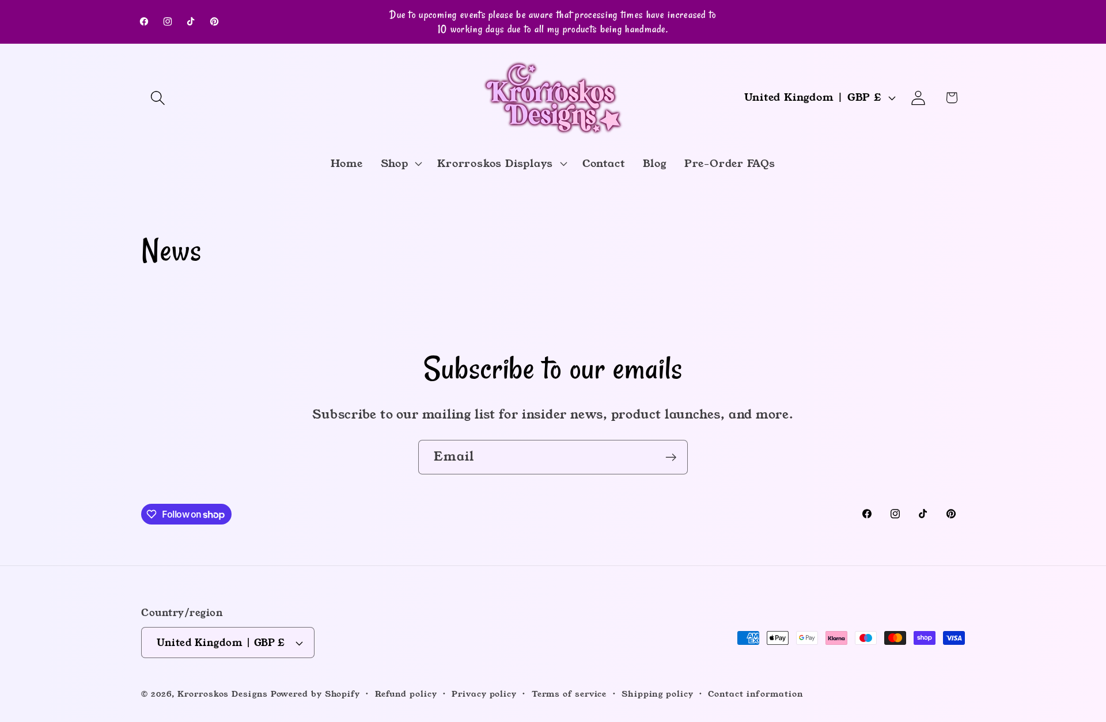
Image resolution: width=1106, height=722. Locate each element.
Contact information (755, 694)
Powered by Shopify (315, 694)
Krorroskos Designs (222, 694)
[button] (157, 97)
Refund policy (406, 694)
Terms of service (569, 694)
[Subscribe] (670, 457)
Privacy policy (484, 694)
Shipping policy (658, 694)
